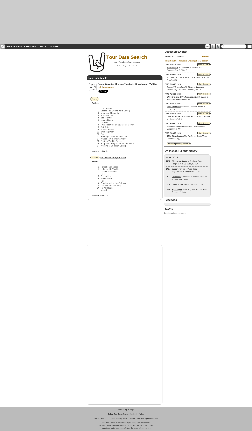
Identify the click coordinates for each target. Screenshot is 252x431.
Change (205, 56)
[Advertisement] (126, 21)
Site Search (141, 418)
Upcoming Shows (114, 418)
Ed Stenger (133, 423)
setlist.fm (104, 151)
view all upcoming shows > (179, 144)
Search (10, 46)
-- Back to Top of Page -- (126, 410)
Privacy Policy (152, 418)
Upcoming (31, 46)
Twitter (141, 414)
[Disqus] (124, 284)
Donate (54, 46)
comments (108, 87)
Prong (94, 99)
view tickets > (204, 65)
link (100, 87)
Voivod (95, 157)
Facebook (133, 414)
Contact (44, 46)
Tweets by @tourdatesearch (175, 213)
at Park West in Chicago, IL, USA (187, 184)
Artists (20, 46)
